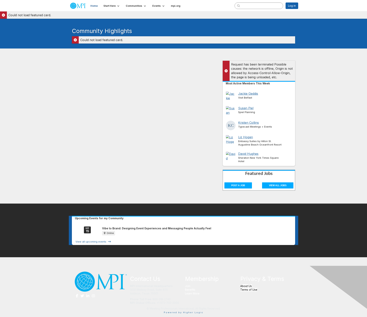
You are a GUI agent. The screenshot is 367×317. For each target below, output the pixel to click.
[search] (239, 5)
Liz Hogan (245, 137)
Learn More (192, 293)
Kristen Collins (248, 123)
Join (187, 286)
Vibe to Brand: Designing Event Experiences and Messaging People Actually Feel (156, 228)
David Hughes (248, 154)
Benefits (190, 289)
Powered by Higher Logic (183, 312)
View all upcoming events (91, 241)
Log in (292, 5)
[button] (112, 6)
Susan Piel (245, 108)
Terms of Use (248, 289)
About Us (246, 286)
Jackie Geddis (248, 93)
